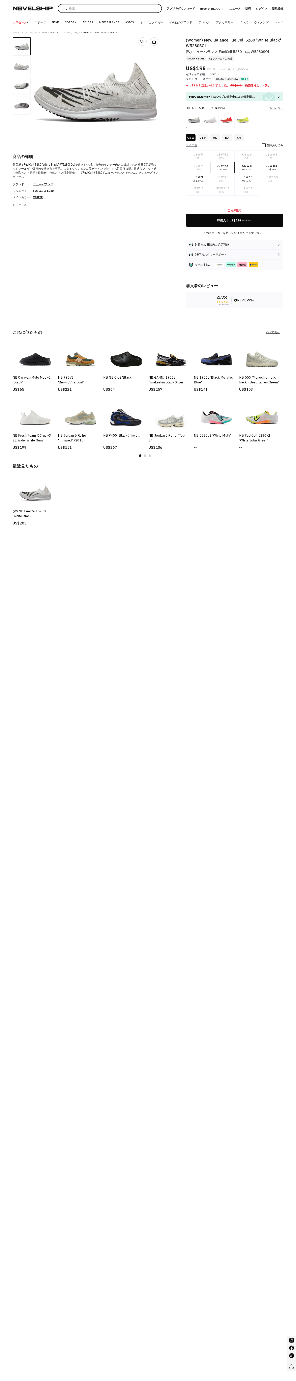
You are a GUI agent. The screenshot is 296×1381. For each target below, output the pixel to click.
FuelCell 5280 (43, 191)
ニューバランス (43, 184)
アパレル (204, 22)
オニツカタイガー (151, 22)
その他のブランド (181, 22)
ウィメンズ (261, 22)
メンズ (243, 22)
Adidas (88, 22)
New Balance (109, 22)
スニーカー (31, 32)
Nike (55, 22)
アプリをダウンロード (181, 8)
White (38, 197)
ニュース (235, 8)
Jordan (71, 22)
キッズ (279, 22)
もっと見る (20, 205)
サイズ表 (191, 145)
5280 (66, 32)
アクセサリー (224, 22)
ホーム (16, 32)
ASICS (129, 22)
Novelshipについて (212, 8)
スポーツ (40, 22)
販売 (248, 8)
